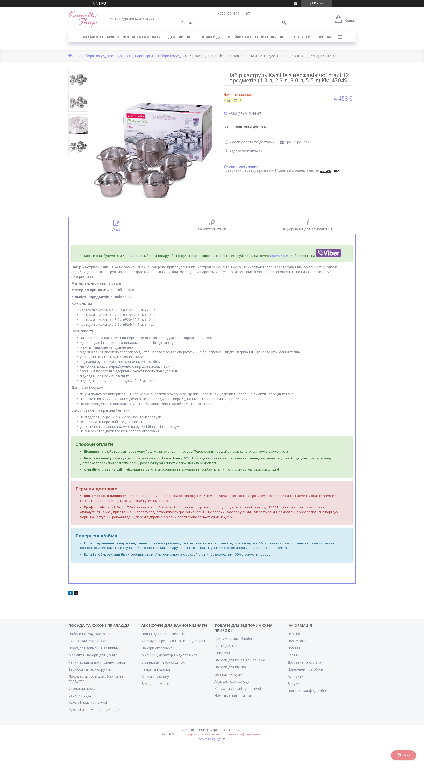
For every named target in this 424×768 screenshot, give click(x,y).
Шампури (222, 653)
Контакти (295, 676)
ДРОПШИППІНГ (180, 37)
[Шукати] (284, 22)
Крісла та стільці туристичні (237, 688)
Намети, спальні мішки (233, 695)
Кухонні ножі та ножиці (87, 702)
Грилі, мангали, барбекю (234, 638)
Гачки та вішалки (155, 669)
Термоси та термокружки (89, 669)
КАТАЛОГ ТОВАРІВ (98, 37)
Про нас (294, 633)
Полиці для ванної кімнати (163, 633)
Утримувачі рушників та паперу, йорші (173, 640)
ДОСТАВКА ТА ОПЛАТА (141, 37)
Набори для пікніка (230, 667)
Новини (293, 648)
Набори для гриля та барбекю (239, 660)
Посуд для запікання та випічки (94, 648)
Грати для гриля (227, 645)
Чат (407, 755)
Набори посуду (168, 56)
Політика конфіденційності (309, 690)
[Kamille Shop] (82, 19)
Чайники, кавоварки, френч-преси (96, 662)
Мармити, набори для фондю (93, 655)
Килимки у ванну (155, 676)
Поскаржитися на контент (201, 734)
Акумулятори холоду (231, 681)
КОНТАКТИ (301, 37)
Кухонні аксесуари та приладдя (94, 709)
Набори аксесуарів (156, 648)
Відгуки (293, 683)
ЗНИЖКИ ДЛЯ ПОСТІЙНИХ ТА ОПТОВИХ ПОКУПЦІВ (242, 37)
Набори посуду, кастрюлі (89, 633)
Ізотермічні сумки (229, 674)
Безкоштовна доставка (248, 126)
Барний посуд (79, 695)
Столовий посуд (81, 688)
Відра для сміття (155, 683)
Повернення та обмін (305, 669)
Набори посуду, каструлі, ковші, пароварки (117, 56)
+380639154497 (281, 255)
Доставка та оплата (304, 662)
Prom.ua (236, 730)
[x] (76, 593)
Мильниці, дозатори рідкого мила (169, 655)
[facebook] (70, 593)
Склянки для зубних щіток (163, 662)
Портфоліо (296, 640)
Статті (292, 655)
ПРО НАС (325, 37)
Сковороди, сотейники (87, 640)
